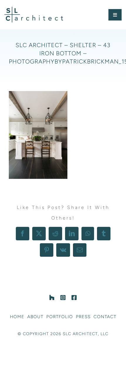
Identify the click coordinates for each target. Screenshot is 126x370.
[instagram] (63, 298)
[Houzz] (52, 298)
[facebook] (74, 298)
